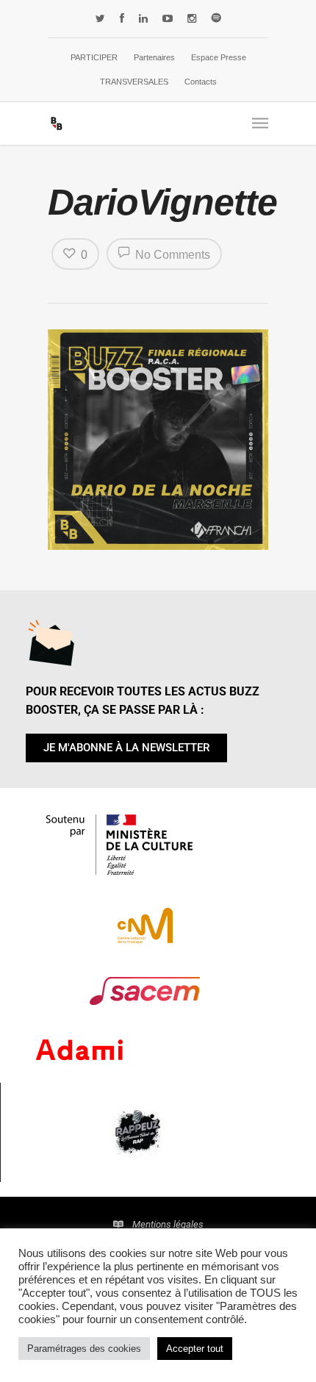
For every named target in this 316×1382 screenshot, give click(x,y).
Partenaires (154, 57)
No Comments (171, 254)
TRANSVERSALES (134, 81)
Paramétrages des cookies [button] (84, 1348)
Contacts (200, 81)
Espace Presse (218, 57)
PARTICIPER (94, 57)
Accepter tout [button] (194, 1348)
